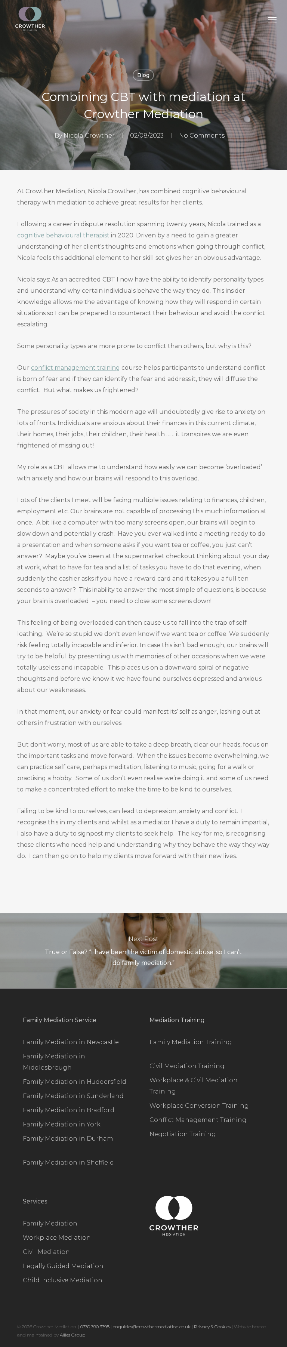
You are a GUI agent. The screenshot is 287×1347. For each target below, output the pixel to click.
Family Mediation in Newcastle (71, 1042)
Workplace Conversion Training (199, 1105)
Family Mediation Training (190, 1042)
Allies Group (72, 1335)
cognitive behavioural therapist (63, 235)
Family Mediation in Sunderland (73, 1096)
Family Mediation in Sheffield (68, 1162)
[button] (272, 19)
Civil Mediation (46, 1251)
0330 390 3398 (95, 1326)
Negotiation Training (182, 1134)
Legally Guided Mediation (63, 1266)
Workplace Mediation (57, 1237)
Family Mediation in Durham (68, 1138)
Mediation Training (177, 1020)
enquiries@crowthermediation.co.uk (152, 1326)
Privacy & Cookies (212, 1326)
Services (35, 1201)
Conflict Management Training (198, 1119)
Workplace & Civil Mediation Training (193, 1086)
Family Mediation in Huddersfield (74, 1081)
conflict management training (75, 367)
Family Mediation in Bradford (68, 1110)
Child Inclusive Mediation (62, 1280)
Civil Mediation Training (187, 1066)
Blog (143, 75)
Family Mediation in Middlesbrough (54, 1062)
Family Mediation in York (62, 1124)
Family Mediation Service (59, 1020)
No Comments (202, 135)
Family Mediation (50, 1223)
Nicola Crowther (89, 135)
